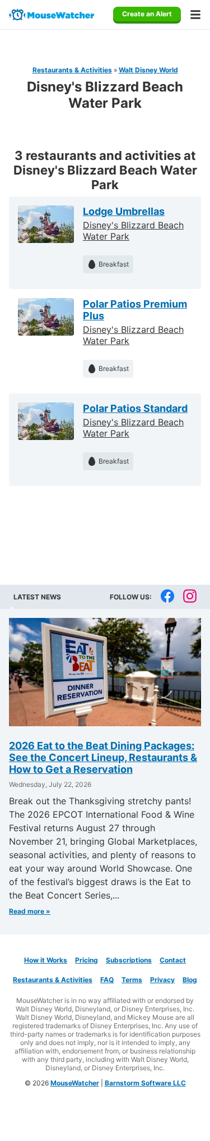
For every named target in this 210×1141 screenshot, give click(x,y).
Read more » (29, 911)
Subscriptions (129, 960)
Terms (132, 979)
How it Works (45, 960)
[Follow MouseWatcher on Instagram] (190, 596)
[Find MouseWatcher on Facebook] (167, 596)
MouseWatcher (74, 1083)
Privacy (162, 979)
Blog (190, 979)
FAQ (107, 979)
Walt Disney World (148, 70)
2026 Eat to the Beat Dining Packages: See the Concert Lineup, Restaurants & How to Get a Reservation (103, 757)
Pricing (86, 960)
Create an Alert (147, 14)
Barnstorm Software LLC (145, 1083)
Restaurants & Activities (72, 70)
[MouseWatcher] (51, 14)
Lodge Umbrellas (124, 211)
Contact (173, 960)
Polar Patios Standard (135, 408)
